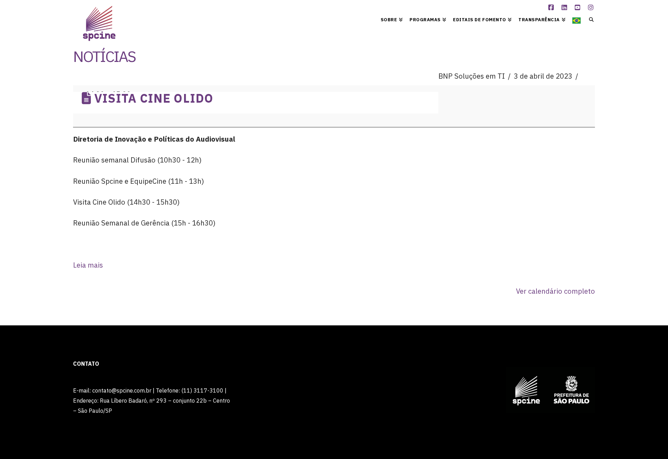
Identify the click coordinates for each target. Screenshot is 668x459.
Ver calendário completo (555, 291)
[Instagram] (591, 7)
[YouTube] (578, 7)
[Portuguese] (576, 19)
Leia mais (88, 265)
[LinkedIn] (565, 7)
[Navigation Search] (589, 19)
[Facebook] (552, 7)
